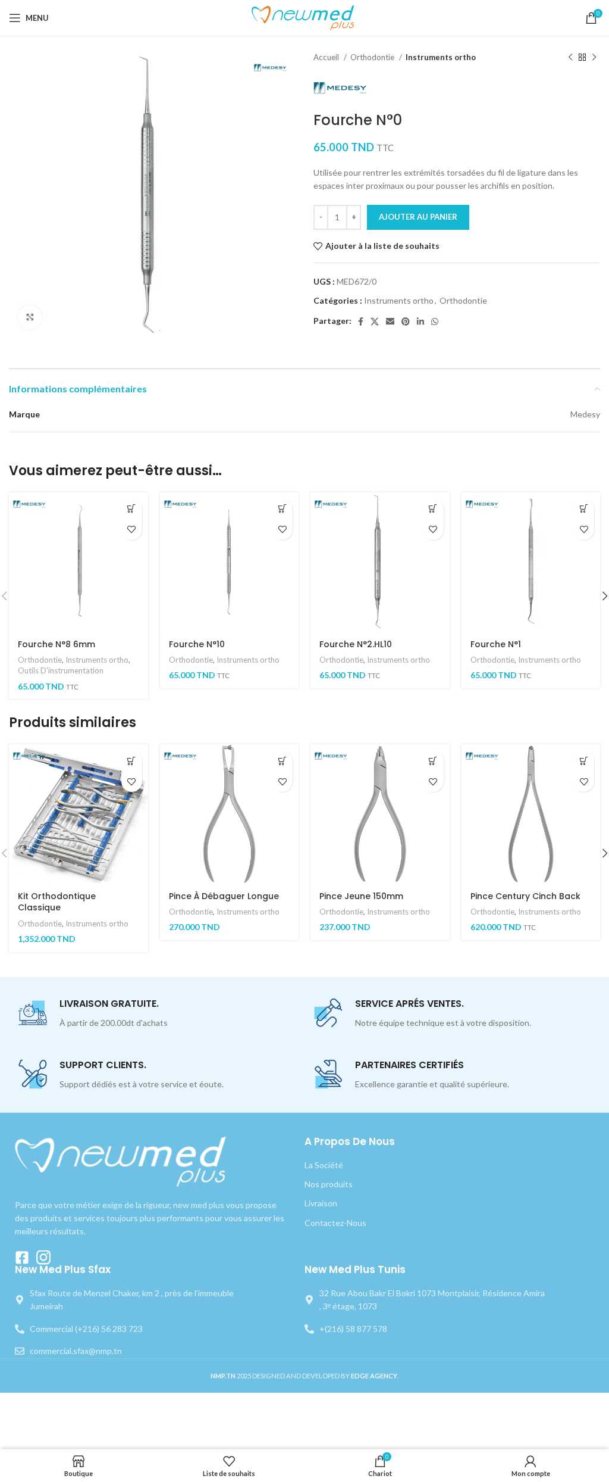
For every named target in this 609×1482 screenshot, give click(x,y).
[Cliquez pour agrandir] (30, 317)
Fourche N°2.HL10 (355, 644)
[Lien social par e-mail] (390, 321)
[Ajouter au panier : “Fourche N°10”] (282, 508)
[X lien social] (374, 321)
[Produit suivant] (594, 58)
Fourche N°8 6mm (56, 644)
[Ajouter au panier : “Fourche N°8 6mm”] (131, 508)
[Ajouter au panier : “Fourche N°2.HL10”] (433, 508)
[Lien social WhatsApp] (435, 321)
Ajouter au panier (418, 216)
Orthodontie (373, 57)
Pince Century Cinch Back (525, 896)
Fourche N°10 (197, 644)
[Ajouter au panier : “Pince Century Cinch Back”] (583, 760)
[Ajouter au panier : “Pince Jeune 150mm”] (433, 760)
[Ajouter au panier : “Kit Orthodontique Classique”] (131, 760)
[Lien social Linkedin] (420, 321)
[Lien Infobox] (156, 1013)
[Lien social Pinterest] (405, 321)
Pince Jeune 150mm (361, 896)
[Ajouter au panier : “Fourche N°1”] (583, 508)
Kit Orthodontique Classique (57, 902)
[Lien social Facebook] (360, 321)
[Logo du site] (305, 17)
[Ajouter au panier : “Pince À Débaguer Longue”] (282, 760)
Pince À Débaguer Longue (224, 896)
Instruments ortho (441, 57)
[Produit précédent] (570, 58)
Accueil (327, 57)
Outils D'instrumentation (60, 670)
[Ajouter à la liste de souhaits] (131, 529)
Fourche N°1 (495, 644)
